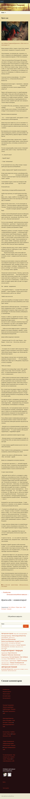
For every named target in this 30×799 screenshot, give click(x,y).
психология (26, 669)
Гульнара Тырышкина (21, 645)
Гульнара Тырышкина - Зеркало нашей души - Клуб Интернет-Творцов (9, 707)
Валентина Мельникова (8, 639)
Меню (2, 12)
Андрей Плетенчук (12, 637)
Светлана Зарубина (5, 660)
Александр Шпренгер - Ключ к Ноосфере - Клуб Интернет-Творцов (9, 720)
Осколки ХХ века (18, 658)
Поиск (2, 623)
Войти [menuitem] (2, 1)
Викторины (5, 645)
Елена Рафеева (12, 646)
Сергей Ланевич (12, 660)
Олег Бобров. (4, 43)
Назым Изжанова (5, 657)
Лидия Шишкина (12, 653)
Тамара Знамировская (17, 663)
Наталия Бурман (14, 657)
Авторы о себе (16, 633)
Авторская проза (24, 585)
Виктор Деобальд (12, 643)
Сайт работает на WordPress (7, 796)
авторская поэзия (9, 666)
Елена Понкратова (5, 646)
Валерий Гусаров (19, 641)
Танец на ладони (6, 693)
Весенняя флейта (6, 698)
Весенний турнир (6, 696)
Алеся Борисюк (4, 637)
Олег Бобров (15, 585)
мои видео (22, 669)
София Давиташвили (5, 662)
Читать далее (6, 788)
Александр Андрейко (23, 633)
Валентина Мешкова (7, 641)
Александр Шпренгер (19, 636)
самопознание (4, 670)
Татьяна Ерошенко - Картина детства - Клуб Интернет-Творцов (9, 757)
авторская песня (23, 664)
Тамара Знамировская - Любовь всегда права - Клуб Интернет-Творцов (9, 743)
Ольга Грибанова (11, 658)
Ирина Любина (4, 648)
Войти (4, 782)
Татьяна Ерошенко (5, 664)
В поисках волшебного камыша (18, 594)
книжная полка (17, 669)
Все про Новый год (12, 645)
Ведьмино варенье (7, 691)
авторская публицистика (7, 669)
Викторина (18, 643)
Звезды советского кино (19, 646)
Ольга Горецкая (4, 658)
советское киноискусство (12, 670)
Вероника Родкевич (5, 643)
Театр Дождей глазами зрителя (14, 664)
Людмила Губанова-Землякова (10, 655)
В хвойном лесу (6, 689)
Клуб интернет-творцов (12, 650)
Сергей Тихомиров (22, 660)
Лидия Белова (4, 653)
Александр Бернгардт (6, 635)
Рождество (6, 592)
